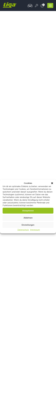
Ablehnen (28, 218)
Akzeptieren (28, 210)
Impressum (35, 230)
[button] (52, 183)
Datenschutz (23, 230)
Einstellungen (28, 225)
